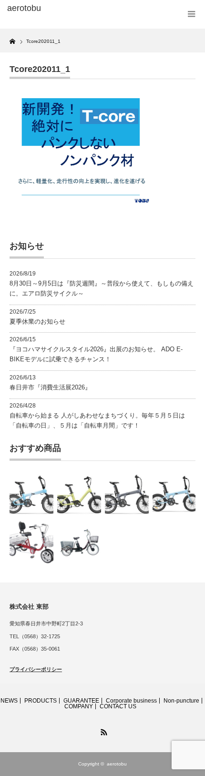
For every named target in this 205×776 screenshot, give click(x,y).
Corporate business (131, 701)
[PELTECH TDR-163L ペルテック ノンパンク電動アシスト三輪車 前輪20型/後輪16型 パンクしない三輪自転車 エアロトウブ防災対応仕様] (79, 542)
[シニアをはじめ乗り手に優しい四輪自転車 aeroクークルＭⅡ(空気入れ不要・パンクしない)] (31, 542)
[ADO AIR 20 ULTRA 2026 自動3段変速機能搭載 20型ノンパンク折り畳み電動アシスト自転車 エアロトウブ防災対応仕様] (31, 495)
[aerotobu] (48, 8)
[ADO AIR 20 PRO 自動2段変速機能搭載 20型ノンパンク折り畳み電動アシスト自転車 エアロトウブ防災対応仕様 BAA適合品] (127, 495)
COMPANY (78, 706)
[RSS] (102, 731)
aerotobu (117, 763)
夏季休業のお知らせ (37, 321)
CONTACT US (118, 706)
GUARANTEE (81, 701)
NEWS (9, 701)
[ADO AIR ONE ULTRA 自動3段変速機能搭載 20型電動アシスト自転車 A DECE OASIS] (79, 495)
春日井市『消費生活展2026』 (50, 387)
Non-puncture (181, 701)
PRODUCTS (40, 701)
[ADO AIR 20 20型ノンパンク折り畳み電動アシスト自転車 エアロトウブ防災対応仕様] (174, 495)
